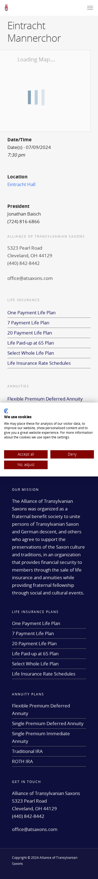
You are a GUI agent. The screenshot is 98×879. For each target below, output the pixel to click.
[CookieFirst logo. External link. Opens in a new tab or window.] (6, 410)
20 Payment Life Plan (29, 333)
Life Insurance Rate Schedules (39, 363)
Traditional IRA (27, 751)
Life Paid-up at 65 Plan (30, 343)
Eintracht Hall (21, 184)
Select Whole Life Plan (30, 353)
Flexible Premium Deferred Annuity (45, 399)
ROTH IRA (22, 761)
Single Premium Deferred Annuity (48, 723)
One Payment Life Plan (31, 312)
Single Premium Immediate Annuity (41, 737)
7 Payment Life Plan (28, 322)
